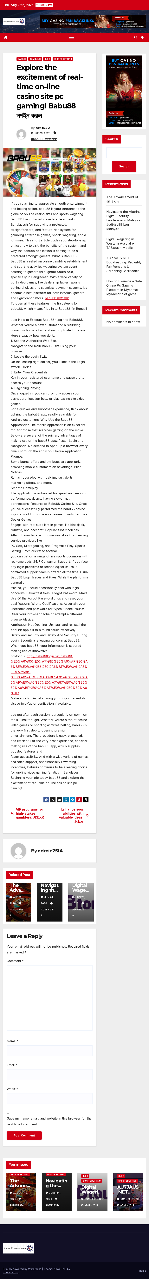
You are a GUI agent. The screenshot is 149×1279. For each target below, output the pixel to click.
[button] (135, 37)
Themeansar (10, 1272)
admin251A (43, 128)
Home (142, 1270)
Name (12, 1041)
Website (12, 1089)
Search (111, 139)
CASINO (22, 59)
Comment (15, 961)
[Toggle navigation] (71, 37)
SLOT (47, 59)
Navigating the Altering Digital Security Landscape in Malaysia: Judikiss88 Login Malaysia (123, 220)
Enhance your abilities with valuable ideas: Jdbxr (71, 815)
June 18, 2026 (130, 1199)
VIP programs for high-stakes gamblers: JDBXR (30, 813)
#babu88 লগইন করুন (44, 139)
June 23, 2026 (94, 1199)
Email (12, 1065)
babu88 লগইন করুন (57, 298)
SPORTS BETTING (63, 59)
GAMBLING (35, 59)
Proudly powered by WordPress (22, 1268)
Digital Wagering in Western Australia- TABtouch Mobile (120, 243)
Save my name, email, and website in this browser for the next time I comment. (49, 1121)
